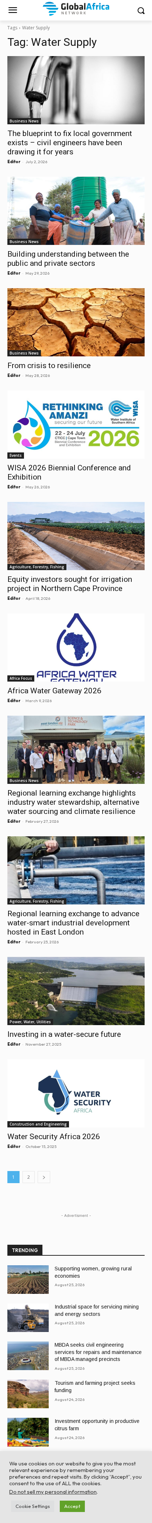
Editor (13, 161)
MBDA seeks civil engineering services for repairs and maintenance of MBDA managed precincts (98, 1352)
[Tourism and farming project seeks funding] (28, 1394)
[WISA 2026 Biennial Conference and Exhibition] (76, 424)
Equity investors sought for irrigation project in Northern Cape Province (69, 584)
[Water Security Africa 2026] (76, 1093)
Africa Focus (21, 678)
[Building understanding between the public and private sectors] (76, 211)
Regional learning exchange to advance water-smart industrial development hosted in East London (73, 922)
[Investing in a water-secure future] (76, 991)
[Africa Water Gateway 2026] (76, 647)
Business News (24, 121)
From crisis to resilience (49, 365)
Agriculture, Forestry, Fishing (37, 566)
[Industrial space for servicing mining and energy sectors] (28, 1317)
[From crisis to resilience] (76, 322)
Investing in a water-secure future (64, 1034)
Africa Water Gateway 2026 (54, 690)
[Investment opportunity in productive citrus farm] (28, 1432)
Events (16, 455)
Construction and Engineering (38, 1124)
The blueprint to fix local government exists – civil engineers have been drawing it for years (69, 142)
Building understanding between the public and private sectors (68, 259)
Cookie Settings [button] (32, 1506)
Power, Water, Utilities (30, 1021)
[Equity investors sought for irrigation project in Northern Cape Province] (76, 536)
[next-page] (44, 1177)
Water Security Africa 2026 (53, 1136)
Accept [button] (72, 1506)
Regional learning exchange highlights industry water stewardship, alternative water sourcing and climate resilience (73, 802)
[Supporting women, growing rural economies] (28, 1279)
